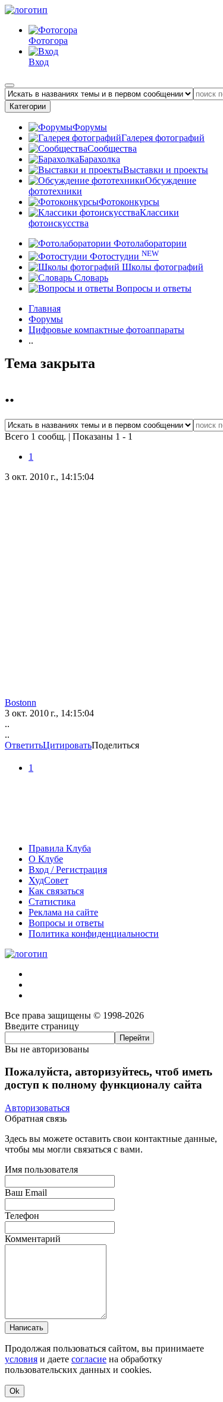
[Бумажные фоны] (111, 828)
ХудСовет (48, 880)
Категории (28, 106)
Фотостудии (123, 256)
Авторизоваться (37, 1108)
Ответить (24, 745)
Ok (15, 1391)
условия (21, 1359)
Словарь (90, 278)
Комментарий (33, 1239)
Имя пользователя (41, 1169)
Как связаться (56, 891)
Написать (26, 1327)
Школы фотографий (161, 267)
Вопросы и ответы (152, 288)
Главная (45, 308)
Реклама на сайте (63, 912)
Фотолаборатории (149, 243)
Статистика (52, 902)
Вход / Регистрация (68, 870)
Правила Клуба (60, 848)
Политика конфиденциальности (94, 934)
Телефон (22, 1216)
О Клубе (46, 859)
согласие (88, 1359)
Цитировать (67, 745)
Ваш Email (26, 1192)
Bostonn (20, 702)
